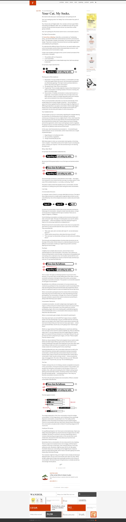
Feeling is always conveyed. (36, 514)
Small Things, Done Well (91, 69)
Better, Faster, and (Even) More (68, 514)
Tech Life (38, 10)
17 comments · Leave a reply (60, 487)
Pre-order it (53, 481)
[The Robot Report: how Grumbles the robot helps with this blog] (95, 520)
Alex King (92, 520)
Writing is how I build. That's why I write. (65, 494)
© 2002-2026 (32, 520)
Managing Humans (90, 28)
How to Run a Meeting (49, 37)
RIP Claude (65, 501)
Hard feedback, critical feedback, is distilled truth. (58, 507)
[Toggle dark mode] (96, 2)
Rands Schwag (89, 88)
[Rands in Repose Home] (33, 3)
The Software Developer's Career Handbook (91, 49)
